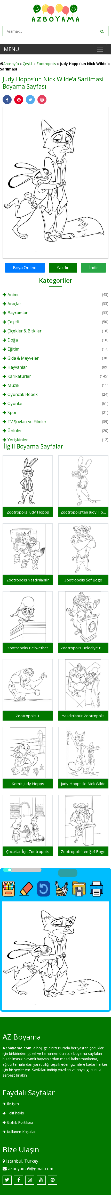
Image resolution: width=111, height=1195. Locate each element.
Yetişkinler (17, 440)
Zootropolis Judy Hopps (28, 512)
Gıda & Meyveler (23, 358)
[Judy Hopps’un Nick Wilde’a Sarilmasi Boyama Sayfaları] (55, 182)
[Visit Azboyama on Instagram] (29, 1180)
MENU (11, 49)
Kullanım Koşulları (21, 1131)
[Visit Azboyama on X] (7, 1180)
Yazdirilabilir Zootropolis (83, 715)
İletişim (13, 1103)
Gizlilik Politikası (20, 1122)
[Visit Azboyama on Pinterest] (52, 1180)
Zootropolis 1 (28, 715)
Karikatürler (19, 376)
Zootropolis (46, 63)
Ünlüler (14, 430)
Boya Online (24, 268)
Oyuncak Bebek (22, 394)
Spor (12, 412)
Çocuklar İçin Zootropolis (27, 851)
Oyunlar (15, 403)
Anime (13, 294)
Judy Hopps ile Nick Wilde (83, 783)
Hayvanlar (17, 367)
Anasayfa (11, 63)
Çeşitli (28, 63)
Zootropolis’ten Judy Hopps (83, 512)
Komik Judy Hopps (28, 783)
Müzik (13, 385)
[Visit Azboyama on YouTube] (41, 1180)
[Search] (102, 31)
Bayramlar (17, 313)
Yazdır (63, 268)
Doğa (12, 340)
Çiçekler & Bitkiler (24, 331)
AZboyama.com (17, 1047)
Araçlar (14, 304)
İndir (93, 268)
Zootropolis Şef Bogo (83, 580)
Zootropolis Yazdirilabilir (27, 580)
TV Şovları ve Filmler (26, 421)
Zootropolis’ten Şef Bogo (83, 851)
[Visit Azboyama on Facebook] (18, 1180)
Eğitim (13, 349)
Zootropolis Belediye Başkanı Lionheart (83, 647)
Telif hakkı (15, 1113)
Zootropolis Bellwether (27, 647)
